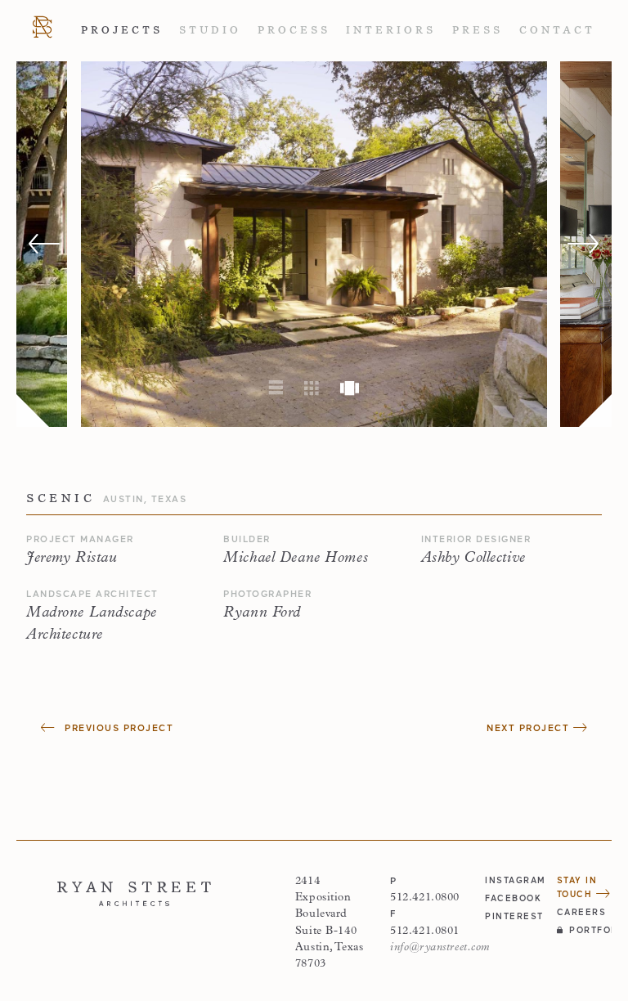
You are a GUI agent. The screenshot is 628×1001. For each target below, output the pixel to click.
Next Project (530, 727)
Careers (582, 912)
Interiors (391, 30)
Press (477, 30)
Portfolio (590, 930)
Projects (122, 30)
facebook (512, 898)
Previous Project (117, 727)
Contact (557, 30)
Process (294, 30)
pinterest (512, 916)
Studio (210, 30)
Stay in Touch (577, 887)
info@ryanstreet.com (440, 947)
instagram (512, 880)
